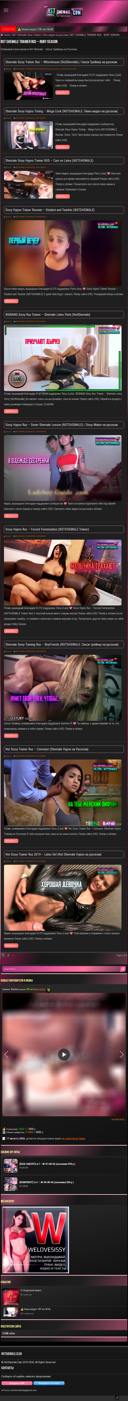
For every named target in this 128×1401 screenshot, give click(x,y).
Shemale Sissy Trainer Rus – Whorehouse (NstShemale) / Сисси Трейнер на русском (61, 62)
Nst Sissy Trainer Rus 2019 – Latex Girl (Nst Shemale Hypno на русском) (53, 854)
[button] (122, 1054)
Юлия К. (9, 69)
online (8, 1333)
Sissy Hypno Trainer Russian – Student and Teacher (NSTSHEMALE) (50, 210)
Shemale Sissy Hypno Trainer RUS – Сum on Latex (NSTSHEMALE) (49, 161)
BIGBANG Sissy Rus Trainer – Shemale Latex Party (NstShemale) (48, 315)
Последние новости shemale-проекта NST (61, 69)
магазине (40, 989)
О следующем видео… (31, 1290)
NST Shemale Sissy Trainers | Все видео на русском (40, 35)
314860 (30, 1132)
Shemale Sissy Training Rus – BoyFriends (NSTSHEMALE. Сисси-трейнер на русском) (62, 644)
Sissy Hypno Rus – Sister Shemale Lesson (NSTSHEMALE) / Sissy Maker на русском (62, 425)
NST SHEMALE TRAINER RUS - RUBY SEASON (31, 69)
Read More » (62, 92)
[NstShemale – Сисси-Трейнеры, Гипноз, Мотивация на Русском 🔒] (64, 11)
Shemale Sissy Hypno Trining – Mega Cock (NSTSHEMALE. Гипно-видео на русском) (62, 111)
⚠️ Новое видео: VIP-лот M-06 (35, 29)
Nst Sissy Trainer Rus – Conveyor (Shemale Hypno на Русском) (47, 749)
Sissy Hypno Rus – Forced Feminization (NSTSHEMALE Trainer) (47, 529)
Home (6, 35)
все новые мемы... (119, 1119)
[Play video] (64, 1055)
